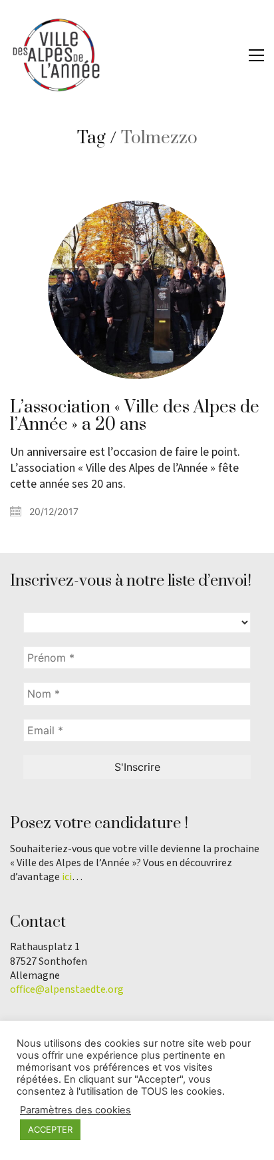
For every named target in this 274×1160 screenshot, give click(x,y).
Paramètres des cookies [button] (75, 1110)
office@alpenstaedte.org (67, 990)
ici (67, 877)
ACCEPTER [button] (50, 1129)
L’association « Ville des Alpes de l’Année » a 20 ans (134, 416)
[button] (256, 55)
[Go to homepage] (56, 55)
